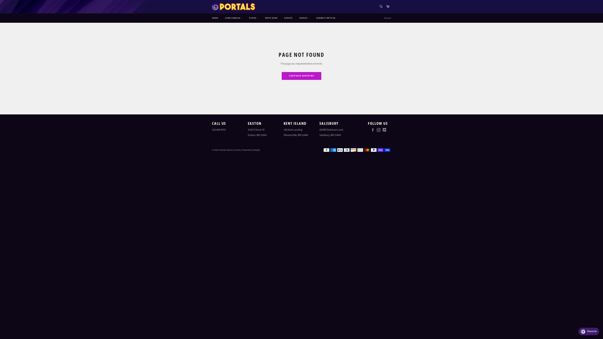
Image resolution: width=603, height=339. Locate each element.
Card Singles (233, 18)
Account (387, 18)
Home (215, 18)
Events (288, 18)
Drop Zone (271, 18)
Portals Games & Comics (230, 149)
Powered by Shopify (251, 149)
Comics (303, 18)
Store (253, 18)
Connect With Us (326, 18)
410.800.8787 (219, 130)
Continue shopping (301, 75)
